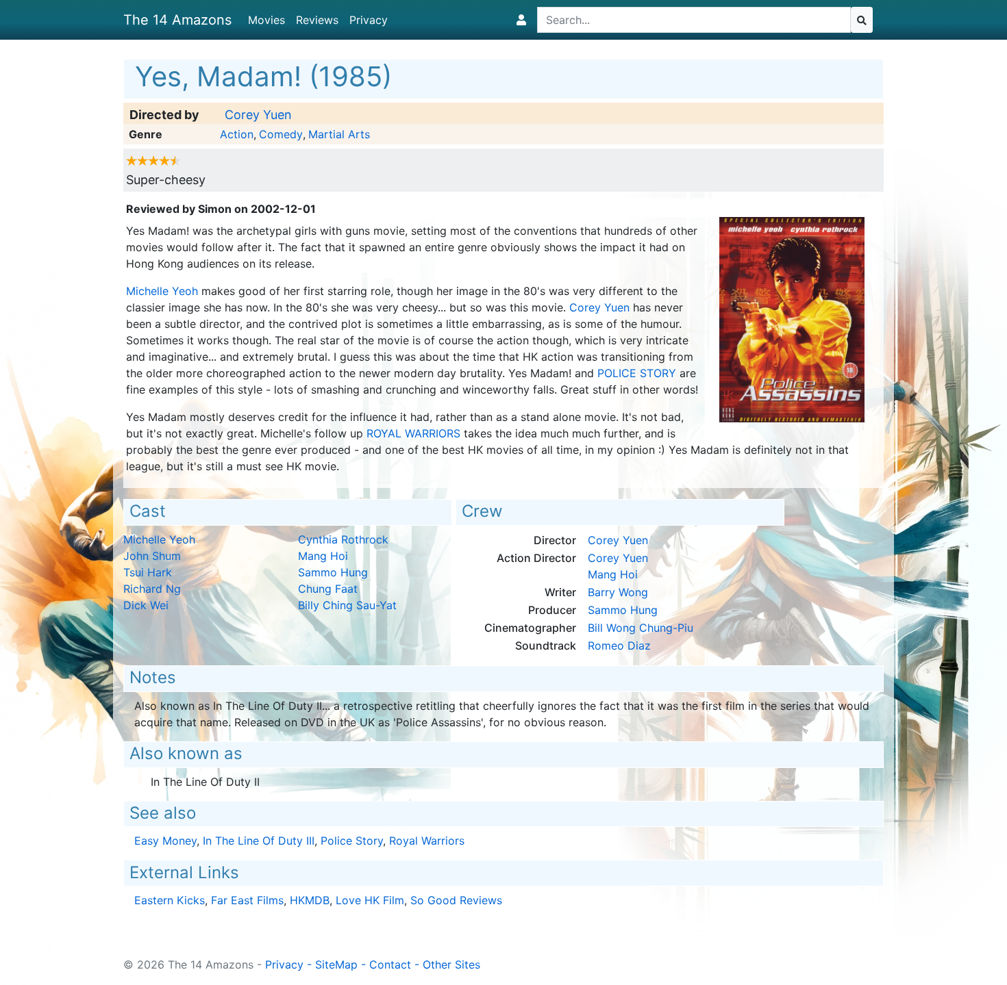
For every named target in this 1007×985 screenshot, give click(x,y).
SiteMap (336, 964)
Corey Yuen (258, 114)
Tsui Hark (147, 572)
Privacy (368, 20)
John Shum (152, 556)
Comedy (281, 134)
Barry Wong (618, 592)
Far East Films (247, 900)
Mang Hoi (323, 556)
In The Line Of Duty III (258, 840)
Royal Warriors (413, 433)
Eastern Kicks (169, 900)
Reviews (317, 20)
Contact (390, 964)
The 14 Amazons (177, 20)
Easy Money (165, 840)
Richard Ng (152, 589)
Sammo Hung (333, 572)
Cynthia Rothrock (343, 539)
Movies (266, 20)
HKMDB (310, 900)
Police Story (636, 373)
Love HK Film (370, 900)
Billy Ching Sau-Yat (347, 605)
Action (236, 134)
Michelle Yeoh (162, 291)
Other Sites (451, 964)
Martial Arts (339, 134)
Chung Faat (328, 589)
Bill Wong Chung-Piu (640, 628)
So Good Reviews (456, 900)
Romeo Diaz (619, 645)
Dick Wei (146, 605)
